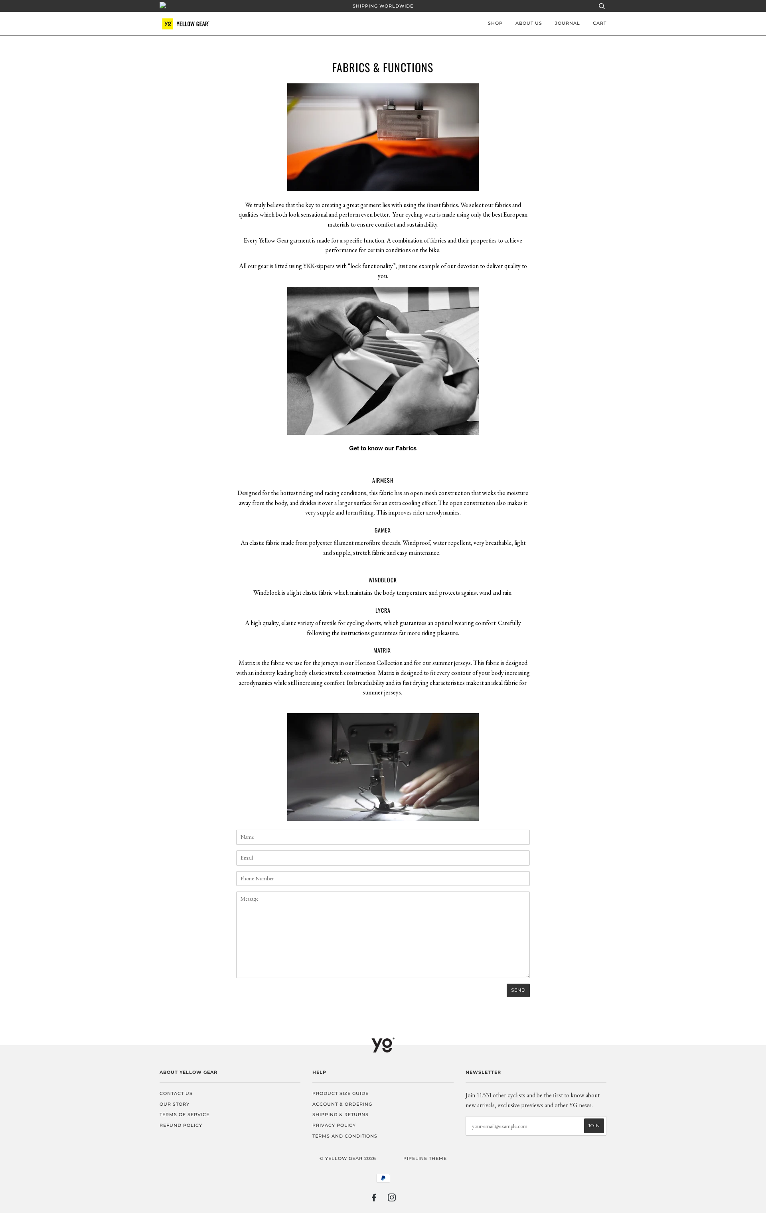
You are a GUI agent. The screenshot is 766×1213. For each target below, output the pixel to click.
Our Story (175, 1104)
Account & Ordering (342, 1104)
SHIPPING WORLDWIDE (383, 6)
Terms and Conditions (344, 1136)
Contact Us (176, 1093)
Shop (495, 23)
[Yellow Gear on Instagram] (392, 1199)
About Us (528, 23)
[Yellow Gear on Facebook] (374, 1199)
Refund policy (181, 1125)
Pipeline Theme (425, 1158)
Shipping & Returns (340, 1114)
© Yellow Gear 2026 (348, 1158)
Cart (599, 23)
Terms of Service (184, 1114)
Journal (567, 23)
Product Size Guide (340, 1093)
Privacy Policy (334, 1125)
